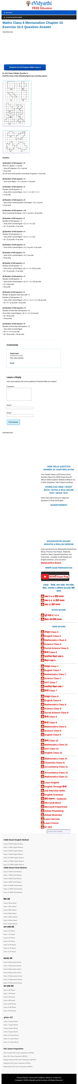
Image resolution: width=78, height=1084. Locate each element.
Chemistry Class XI (55, 762)
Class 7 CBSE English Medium (13, 847)
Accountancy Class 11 (56, 766)
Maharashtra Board (51, 563)
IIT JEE (48, 827)
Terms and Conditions (37, 1077)
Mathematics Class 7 (55, 674)
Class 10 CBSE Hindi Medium (13, 885)
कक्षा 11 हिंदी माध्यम (52, 604)
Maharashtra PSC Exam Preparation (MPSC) (18, 1066)
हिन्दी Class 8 (51, 716)
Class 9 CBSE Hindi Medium (13, 882)
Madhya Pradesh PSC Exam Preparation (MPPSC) (20, 1059)
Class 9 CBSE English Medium (13, 854)
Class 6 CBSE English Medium (13, 844)
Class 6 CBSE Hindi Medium (13, 871)
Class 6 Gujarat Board (11, 1021)
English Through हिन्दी (56, 786)
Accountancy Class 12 (56, 772)
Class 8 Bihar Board (10, 910)
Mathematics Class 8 (55, 704)
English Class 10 (53, 753)
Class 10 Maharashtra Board (13, 976)
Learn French (51, 823)
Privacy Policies (22, 1077)
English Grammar (54, 794)
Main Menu (9, 12)
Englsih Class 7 (53, 670)
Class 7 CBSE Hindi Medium (13, 875)
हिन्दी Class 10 (51, 740)
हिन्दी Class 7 (51, 690)
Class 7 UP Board (9, 934)
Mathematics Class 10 (56, 744)
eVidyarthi (31, 1080)
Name (9, 405)
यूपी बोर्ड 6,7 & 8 (52, 615)
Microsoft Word (53, 803)
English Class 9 (53, 734)
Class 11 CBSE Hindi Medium (13, 889)
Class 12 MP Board (10, 1011)
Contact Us (57, 1077)
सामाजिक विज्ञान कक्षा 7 (54, 686)
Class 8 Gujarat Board (11, 1028)
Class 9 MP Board (9, 1000)
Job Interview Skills (55, 790)
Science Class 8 (53, 708)
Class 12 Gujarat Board (11, 1042)
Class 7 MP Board (9, 993)
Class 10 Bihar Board (10, 917)
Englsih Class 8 (53, 700)
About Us (49, 1077)
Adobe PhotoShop (54, 811)
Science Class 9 (53, 730)
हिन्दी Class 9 (51, 722)
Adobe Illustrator (53, 815)
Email (9, 413)
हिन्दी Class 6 (51, 652)
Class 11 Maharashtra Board (13, 979)
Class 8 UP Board (9, 938)
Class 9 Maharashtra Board (12, 972)
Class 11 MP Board (10, 1007)
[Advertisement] (22, 47)
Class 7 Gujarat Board (11, 1025)
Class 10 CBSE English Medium (14, 857)
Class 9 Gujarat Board (11, 1032)
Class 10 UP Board (10, 945)
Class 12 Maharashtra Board (13, 983)
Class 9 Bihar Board (10, 913)
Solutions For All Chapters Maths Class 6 (25, 67)
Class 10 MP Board (10, 1004)
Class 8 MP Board (9, 997)
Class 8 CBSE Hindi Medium (13, 878)
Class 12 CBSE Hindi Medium (13, 892)
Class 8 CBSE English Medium (13, 851)
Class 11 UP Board (10, 948)
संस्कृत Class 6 (51, 632)
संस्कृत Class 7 (51, 666)
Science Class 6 (53, 644)
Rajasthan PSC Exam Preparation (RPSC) (17, 1063)
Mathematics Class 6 (55, 640)
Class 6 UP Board (9, 931)
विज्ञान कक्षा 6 (50, 660)
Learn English (52, 782)
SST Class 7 (51, 682)
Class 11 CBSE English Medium (14, 861)
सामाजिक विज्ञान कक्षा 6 (54, 656)
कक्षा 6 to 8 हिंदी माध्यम (54, 596)
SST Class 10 (51, 748)
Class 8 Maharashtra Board (12, 969)
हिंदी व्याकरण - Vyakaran (55, 798)
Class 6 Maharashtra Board (12, 962)
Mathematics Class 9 (55, 726)
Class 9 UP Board (9, 941)
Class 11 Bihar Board (10, 920)
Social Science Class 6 (56, 648)
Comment (11, 386)
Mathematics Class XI (56, 758)
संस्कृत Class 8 (51, 696)
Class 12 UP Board (10, 951)
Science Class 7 (53, 678)
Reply (12, 363)
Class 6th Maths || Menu (14, 17)
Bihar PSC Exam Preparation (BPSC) (15, 1056)
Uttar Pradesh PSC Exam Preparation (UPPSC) (19, 1053)
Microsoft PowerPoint (56, 807)
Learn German (52, 819)
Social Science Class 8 (56, 712)
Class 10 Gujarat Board (11, 1035)
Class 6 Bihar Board (10, 903)
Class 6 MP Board (9, 990)
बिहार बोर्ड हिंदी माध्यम (53, 619)
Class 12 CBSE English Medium (14, 864)
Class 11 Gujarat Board (11, 1038)
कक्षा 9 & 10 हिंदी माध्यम (54, 600)
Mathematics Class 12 (56, 776)
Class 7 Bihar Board (10, 906)
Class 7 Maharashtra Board (12, 965)
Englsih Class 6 (53, 636)
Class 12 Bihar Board (10, 924)
